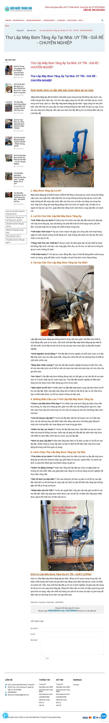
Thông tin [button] (44, 680)
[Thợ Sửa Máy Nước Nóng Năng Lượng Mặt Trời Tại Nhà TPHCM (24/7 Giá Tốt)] (8, 106)
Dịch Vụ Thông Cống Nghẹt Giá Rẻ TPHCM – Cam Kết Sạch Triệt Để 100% (19, 71)
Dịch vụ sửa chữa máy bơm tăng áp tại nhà (15, 212)
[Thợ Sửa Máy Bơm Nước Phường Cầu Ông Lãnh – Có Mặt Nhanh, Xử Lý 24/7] (8, 176)
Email (33, 634)
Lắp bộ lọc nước (44, 700)
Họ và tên (34, 628)
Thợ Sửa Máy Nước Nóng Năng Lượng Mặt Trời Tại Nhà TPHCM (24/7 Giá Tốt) (20, 106)
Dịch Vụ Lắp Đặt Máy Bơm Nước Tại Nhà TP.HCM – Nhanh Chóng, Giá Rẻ (19, 142)
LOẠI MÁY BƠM (44, 697)
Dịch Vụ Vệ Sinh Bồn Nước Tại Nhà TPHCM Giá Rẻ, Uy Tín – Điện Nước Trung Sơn (20, 88)
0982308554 (12, 692)
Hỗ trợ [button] (59, 680)
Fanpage (76, 684)
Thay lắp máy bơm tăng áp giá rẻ (15, 241)
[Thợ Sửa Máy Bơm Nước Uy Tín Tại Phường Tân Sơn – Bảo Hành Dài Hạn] (8, 194)
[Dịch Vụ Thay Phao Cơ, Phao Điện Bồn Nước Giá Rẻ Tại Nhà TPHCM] (8, 123)
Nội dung (34, 640)
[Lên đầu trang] (103, 707)
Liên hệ (41, 705)
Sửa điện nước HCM (46, 687)
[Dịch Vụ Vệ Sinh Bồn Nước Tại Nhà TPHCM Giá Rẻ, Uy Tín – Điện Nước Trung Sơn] (8, 88)
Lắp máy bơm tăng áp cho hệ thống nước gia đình (15, 219)
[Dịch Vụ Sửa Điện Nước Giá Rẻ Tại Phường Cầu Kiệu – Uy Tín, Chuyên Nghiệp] (8, 158)
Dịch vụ (41, 702)
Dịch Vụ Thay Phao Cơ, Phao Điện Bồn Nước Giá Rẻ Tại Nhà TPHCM (19, 124)
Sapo (59, 717)
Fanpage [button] (77, 680)
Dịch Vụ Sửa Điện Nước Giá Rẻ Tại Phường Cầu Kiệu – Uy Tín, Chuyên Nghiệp (20, 160)
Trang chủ (42, 684)
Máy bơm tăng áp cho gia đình (14, 231)
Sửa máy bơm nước (13, 236)
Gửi (47, 658)
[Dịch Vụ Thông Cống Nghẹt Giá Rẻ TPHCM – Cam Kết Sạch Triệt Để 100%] (8, 70)
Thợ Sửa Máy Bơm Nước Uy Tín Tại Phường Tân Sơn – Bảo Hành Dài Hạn (20, 197)
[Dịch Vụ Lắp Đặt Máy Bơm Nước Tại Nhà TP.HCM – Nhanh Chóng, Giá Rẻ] (8, 141)
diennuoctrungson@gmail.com (18, 695)
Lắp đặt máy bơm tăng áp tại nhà (15, 225)
